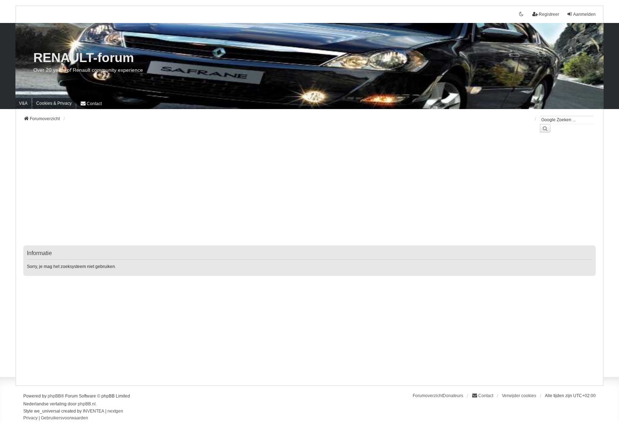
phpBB (54, 396)
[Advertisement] (238, 193)
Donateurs (453, 395)
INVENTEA (93, 411)
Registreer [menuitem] (549, 14)
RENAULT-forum (83, 57)
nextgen (115, 411)
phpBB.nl (87, 403)
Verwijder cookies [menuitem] (519, 395)
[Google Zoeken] (545, 128)
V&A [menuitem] (23, 103)
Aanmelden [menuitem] (584, 14)
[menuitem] (54, 103)
